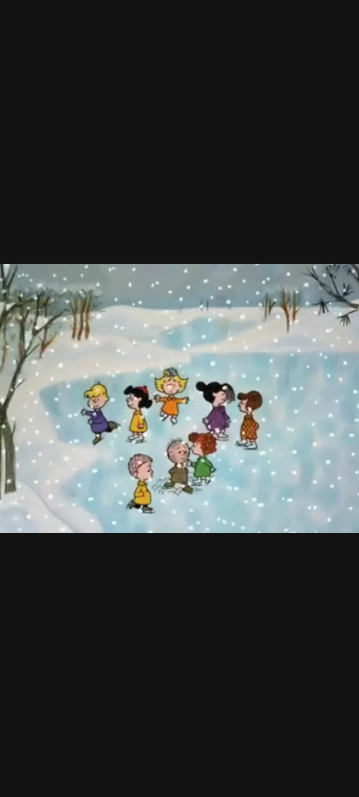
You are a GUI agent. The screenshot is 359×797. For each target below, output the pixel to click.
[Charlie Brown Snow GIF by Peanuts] (179, 398)
